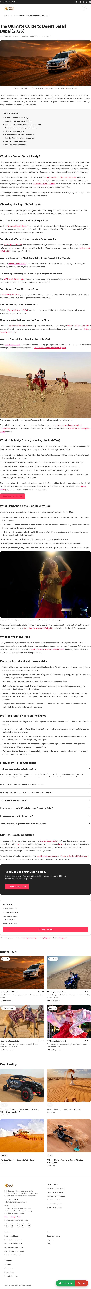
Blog (12, 16)
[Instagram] (80, 2)
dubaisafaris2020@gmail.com (15, 1202)
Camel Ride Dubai (12, 344)
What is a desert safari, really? (17, 118)
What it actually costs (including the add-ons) (23, 124)
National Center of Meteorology (74, 856)
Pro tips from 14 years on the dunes (19, 138)
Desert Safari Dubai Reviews (14, 1251)
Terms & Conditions (11, 1276)
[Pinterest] (90, 2)
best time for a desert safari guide (38, 628)
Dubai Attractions (53, 1236)
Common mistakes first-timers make (19, 135)
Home (6, 16)
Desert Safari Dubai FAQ (13, 1255)
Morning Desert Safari (13, 245)
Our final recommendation (15, 145)
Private (61, 844)
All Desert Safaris (45, 929)
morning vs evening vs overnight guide (36, 938)
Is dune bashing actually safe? (13, 800)
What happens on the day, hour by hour (21, 128)
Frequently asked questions (16, 141)
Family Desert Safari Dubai (13, 1247)
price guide (62, 938)
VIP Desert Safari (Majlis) (14, 279)
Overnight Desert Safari (18, 310)
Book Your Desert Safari (12, 496)
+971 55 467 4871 (11, 1200)
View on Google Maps (12, 1217)
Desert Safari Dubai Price (13, 1240)
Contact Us (8, 1268)
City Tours (50, 1240)
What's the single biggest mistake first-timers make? (23, 824)
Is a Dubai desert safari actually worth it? (18, 769)
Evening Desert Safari (17, 226)
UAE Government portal (47, 856)
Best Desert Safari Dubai (13, 1244)
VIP (19, 844)
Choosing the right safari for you (18, 121)
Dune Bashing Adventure (17, 326)
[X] (83, 2)
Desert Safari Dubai (17, 886)
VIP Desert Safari (9, 920)
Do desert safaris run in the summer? (16, 816)
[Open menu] (84, 8)
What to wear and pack (14, 131)
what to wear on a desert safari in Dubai (47, 649)
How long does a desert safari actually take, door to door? (26, 792)
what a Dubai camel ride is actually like (50, 348)
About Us (7, 1265)
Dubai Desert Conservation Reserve (61, 177)
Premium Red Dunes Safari (44, 184)
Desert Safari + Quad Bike (78, 326)
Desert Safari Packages (55, 1192)
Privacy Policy (9, 1272)
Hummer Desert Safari (55, 1204)
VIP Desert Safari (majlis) (55, 1189)
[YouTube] (87, 2)
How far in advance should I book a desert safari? (22, 784)
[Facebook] (76, 2)
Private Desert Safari (10, 294)
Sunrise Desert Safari (17, 263)
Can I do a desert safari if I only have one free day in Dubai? (26, 808)
